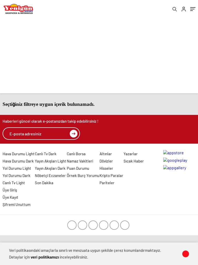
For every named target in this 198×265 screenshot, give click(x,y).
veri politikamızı (45, 257)
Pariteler (107, 182)
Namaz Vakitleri (80, 161)
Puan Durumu (78, 168)
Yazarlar (130, 153)
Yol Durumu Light (17, 168)
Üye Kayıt (10, 197)
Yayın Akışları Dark (50, 168)
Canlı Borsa (76, 153)
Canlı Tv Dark (45, 153)
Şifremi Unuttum (16, 204)
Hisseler (106, 168)
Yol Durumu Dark (16, 175)
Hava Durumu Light (19, 153)
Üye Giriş (10, 190)
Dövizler (106, 161)
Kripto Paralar (111, 175)
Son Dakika (44, 182)
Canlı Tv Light (14, 182)
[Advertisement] (99, 57)
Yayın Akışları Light (50, 161)
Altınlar (106, 153)
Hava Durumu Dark (18, 161)
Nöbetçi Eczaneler (50, 175)
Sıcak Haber (133, 161)
